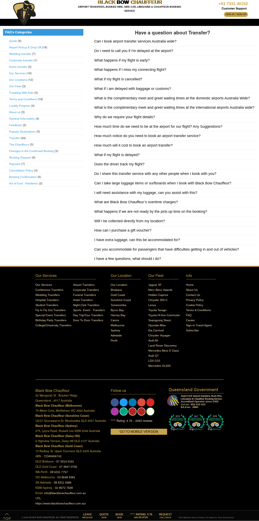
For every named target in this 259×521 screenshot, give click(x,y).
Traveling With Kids (21, 92)
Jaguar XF (155, 284)
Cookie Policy (194, 305)
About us (14, 112)
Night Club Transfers (86, 305)
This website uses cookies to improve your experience (206, 517)
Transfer (14, 138)
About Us (192, 289)
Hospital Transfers (47, 300)
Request (165, 516)
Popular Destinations (22, 131)
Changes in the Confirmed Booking (31, 151)
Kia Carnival (156, 330)
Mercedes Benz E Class (163, 350)
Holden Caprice (158, 295)
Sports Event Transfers (89, 310)
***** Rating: (141, 515)
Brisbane (116, 289)
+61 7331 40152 (233, 3)
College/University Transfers (53, 325)
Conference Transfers (49, 289)
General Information (22, 118)
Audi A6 (153, 340)
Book (119, 516)
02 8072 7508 (64, 487)
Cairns (115, 320)
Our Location (119, 284)
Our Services (17, 73)
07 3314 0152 (65, 461)
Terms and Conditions (23, 99)
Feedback (15, 125)
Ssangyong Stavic (159, 320)
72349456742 (53, 456)
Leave (87, 516)
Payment (14, 164)
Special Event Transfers (50, 315)
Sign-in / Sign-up (235, 14)
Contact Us (193, 295)
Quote (13, 41)
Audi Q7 (153, 355)
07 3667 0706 (68, 466)
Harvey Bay (118, 315)
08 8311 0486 (62, 482)
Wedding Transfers (47, 295)
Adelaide (116, 335)
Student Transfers (46, 305)
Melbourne (117, 325)
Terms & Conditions (198, 310)
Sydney (115, 330)
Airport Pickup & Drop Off (25, 47)
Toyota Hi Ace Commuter (164, 315)
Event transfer (18, 66)
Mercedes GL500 (159, 365)
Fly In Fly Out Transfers (50, 310)
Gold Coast (118, 295)
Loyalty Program (19, 105)
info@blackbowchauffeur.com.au (65, 493)
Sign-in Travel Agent (199, 325)
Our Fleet (15, 86)
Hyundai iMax (157, 325)
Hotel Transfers (83, 300)
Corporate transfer (21, 60)
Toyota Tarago (157, 310)
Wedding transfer (20, 53)
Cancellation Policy (21, 170)
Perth (114, 340)
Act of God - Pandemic (23, 183)
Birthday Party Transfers (50, 320)
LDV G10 (154, 360)
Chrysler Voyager (159, 335)
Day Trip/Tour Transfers (88, 315)
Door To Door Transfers (88, 320)
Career (190, 320)
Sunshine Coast (121, 300)
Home (190, 284)
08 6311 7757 (59, 472)
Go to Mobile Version (139, 431)
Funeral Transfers (84, 295)
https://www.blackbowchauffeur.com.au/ (60, 503)
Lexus (152, 305)
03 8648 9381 (66, 477)
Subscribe (192, 330)
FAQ (189, 315)
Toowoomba (118, 305)
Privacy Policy (195, 300)
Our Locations (18, 79)
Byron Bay (117, 310)
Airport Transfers (83, 284)
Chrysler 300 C (158, 300)
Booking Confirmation (23, 177)
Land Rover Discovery (162, 345)
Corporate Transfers (86, 289)
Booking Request (20, 157)
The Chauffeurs (19, 144)
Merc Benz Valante (160, 289)
